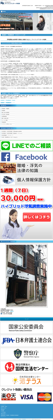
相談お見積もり (3, 413)
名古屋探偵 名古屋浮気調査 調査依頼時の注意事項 (12, 131)
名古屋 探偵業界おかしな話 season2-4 (9, 137)
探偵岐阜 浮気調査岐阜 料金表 (8, 100)
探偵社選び (3, 409)
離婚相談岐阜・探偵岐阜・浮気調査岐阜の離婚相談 (9, 415)
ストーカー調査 (5, 120)
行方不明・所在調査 (5, 114)
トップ (7, 102)
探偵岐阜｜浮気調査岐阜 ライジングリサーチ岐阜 (26, 419)
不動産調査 (4, 122)
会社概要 (2, 410)
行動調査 (3, 110)
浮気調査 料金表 (4, 406)
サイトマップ (3, 416)
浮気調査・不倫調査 (5, 108)
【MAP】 (12, 311)
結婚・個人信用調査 (5, 112)
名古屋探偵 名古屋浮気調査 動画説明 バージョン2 (12, 133)
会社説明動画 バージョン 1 (7, 135)
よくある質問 (3, 412)
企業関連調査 (4, 116)
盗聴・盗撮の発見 (5, 118)
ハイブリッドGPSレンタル (7, 124)
